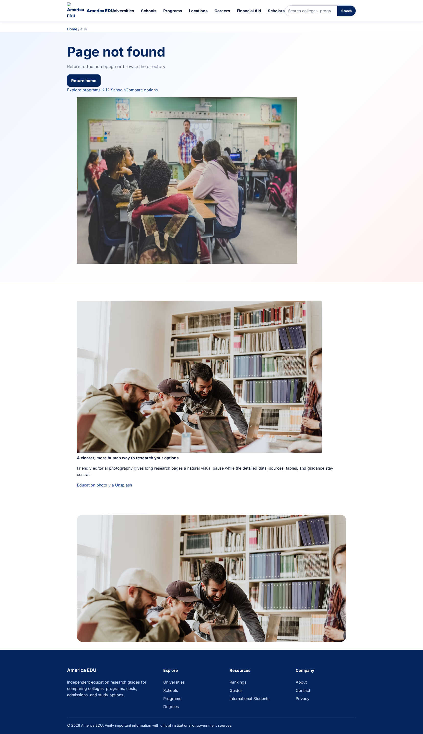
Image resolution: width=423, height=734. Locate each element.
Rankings (238, 682)
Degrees (171, 706)
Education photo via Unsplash (104, 485)
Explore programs (83, 89)
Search (346, 11)
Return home (83, 80)
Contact (303, 690)
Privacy (302, 698)
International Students (249, 698)
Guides (236, 690)
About (301, 682)
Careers (222, 10)
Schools (148, 10)
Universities (122, 10)
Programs (172, 10)
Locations (198, 10)
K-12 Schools (114, 89)
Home (72, 29)
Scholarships (280, 10)
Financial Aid (249, 10)
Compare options (142, 89)
